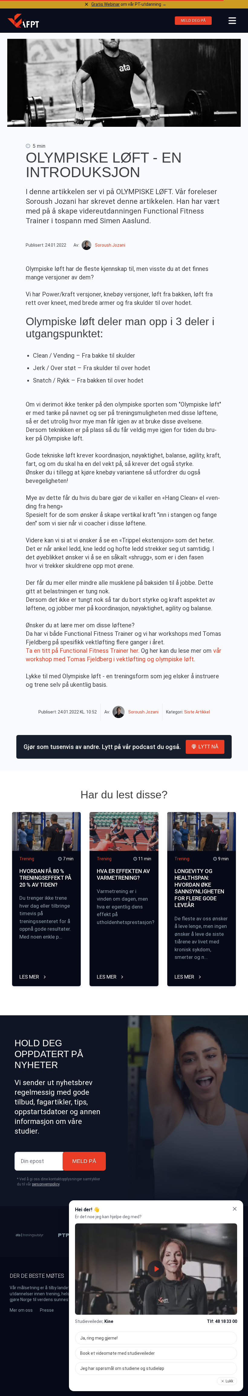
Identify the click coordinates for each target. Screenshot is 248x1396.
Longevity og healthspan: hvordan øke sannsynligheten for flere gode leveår (199, 888)
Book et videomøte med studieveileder (117, 1353)
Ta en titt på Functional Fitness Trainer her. (82, 650)
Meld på (84, 1161)
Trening (26, 858)
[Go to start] (23, 20)
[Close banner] (86, 4)
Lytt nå (208, 746)
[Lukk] (235, 1209)
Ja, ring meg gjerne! (99, 1338)
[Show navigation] (232, 21)
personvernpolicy (45, 1184)
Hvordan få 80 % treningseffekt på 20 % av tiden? (45, 878)
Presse (47, 1310)
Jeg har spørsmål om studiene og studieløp (122, 1368)
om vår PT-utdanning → (128, 4)
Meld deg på (193, 21)
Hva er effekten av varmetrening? (123, 874)
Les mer (29, 977)
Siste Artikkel (197, 712)
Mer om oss (21, 1310)
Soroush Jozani (110, 245)
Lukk (229, 1381)
